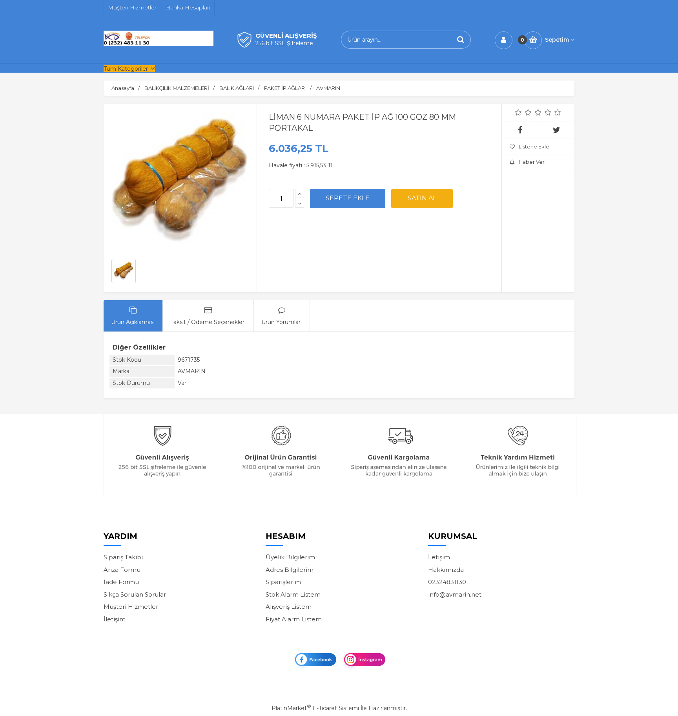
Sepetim (557, 39)
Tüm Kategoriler (126, 68)
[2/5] (523, 112)
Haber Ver (532, 162)
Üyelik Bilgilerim (290, 557)
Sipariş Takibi (123, 557)
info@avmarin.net (454, 594)
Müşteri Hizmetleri (132, 606)
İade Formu (121, 582)
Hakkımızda (446, 569)
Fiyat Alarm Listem (294, 619)
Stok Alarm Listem (293, 594)
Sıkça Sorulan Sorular (135, 594)
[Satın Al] (422, 198)
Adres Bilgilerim (289, 569)
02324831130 (447, 582)
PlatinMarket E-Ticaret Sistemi (315, 708)
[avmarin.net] (158, 44)
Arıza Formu (122, 569)
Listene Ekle (534, 146)
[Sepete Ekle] (347, 198)
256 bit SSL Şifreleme (284, 43)
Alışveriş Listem (289, 606)
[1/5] (518, 112)
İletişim (115, 619)
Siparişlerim (283, 582)
